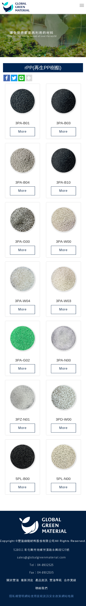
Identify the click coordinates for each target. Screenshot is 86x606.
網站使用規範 (34, 596)
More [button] (22, 131)
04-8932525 (45, 565)
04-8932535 (45, 572)
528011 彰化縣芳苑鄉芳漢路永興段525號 (41, 550)
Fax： (33, 572)
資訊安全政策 (52, 596)
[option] (43, 28)
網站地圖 (68, 596)
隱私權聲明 (17, 596)
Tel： (33, 565)
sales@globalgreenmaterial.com (41, 557)
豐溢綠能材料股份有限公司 (16, 7)
